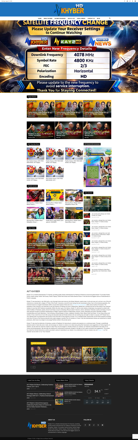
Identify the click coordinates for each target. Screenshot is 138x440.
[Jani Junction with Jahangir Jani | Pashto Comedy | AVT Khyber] (87, 215)
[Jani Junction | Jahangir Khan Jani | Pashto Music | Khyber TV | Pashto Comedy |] (87, 221)
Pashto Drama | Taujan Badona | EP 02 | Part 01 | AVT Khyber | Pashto (40, 113)
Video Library (81, 18)
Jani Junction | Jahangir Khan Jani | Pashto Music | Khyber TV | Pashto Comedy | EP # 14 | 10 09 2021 (101, 249)
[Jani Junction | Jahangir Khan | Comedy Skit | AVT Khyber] (97, 203)
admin (28, 388)
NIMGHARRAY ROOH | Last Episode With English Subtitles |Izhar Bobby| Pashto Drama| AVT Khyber (68, 279)
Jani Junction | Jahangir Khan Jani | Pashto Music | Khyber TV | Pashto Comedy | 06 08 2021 (101, 257)
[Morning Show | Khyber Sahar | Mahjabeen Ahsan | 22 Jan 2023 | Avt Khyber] (35, 213)
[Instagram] (127, 1)
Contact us (91, 18)
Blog (98, 18)
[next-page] (34, 367)
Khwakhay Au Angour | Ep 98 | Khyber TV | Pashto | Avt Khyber (40, 134)
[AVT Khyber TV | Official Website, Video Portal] (69, 9)
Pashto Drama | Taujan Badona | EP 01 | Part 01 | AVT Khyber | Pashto (97, 113)
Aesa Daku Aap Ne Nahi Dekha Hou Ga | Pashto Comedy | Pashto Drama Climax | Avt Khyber (40, 261)
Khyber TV (100, 330)
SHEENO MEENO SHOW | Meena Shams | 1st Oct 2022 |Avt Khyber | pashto (94, 358)
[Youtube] (135, 1)
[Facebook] (124, 1)
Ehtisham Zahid (31, 116)
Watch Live (71, 18)
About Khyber (48, 18)
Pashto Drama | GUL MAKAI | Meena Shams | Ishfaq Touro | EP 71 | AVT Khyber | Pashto (39, 279)
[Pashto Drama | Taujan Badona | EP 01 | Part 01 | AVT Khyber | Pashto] (97, 109)
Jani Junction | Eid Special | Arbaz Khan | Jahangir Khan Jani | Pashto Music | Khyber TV (101, 271)
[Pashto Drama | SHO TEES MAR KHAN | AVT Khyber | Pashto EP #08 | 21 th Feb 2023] (74, 153)
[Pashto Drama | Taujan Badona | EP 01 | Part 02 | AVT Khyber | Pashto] (69, 109)
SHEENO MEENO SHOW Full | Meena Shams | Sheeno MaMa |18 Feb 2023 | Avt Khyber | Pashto (69, 358)
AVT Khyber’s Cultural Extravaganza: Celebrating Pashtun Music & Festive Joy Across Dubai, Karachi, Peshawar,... (39, 405)
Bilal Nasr (58, 137)
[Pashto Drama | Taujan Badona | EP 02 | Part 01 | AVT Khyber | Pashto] (41, 109)
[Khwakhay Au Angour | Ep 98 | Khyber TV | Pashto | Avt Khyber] (41, 130)
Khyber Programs (60, 18)
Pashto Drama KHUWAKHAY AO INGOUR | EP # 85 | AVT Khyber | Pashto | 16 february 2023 (97, 133)
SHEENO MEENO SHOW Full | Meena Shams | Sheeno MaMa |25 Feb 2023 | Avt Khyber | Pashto (43, 358)
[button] (110, 18)
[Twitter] (132, 1)
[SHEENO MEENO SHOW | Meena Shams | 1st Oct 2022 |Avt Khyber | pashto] (94, 355)
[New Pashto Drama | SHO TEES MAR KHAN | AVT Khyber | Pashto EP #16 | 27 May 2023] (35, 153)
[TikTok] (130, 1)
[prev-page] (32, 367)
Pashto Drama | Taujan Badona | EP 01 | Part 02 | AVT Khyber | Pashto (68, 113)
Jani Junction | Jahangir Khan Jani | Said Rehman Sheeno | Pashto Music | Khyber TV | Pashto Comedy (101, 234)
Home (39, 18)
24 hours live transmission (79, 304)
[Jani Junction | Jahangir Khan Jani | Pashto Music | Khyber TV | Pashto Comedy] (87, 242)
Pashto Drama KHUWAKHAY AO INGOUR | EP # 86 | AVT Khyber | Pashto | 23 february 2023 (68, 133)
